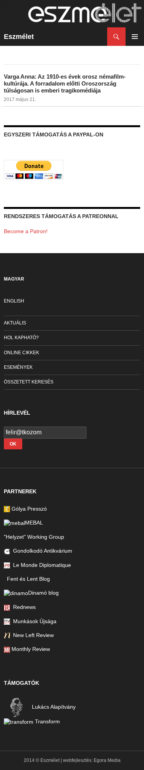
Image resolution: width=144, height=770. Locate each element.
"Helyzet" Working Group (34, 537)
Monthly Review (30, 649)
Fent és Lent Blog (27, 579)
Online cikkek (21, 352)
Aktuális (15, 323)
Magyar (14, 279)
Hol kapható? (21, 337)
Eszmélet (19, 36)
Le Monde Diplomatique (40, 565)
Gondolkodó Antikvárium (41, 551)
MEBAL (34, 522)
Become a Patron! (26, 231)
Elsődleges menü (135, 36)
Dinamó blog (43, 593)
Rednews (23, 607)
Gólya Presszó (28, 509)
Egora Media (107, 760)
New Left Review (32, 635)
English (14, 301)
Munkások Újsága (33, 621)
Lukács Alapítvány (53, 707)
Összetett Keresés (28, 382)
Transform (46, 721)
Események (18, 367)
